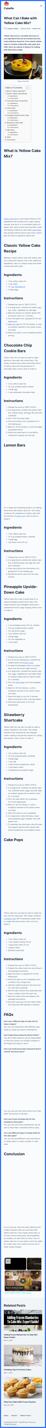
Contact (14, 1415)
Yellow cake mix (11, 219)
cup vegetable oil (18, 287)
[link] (8, 1274)
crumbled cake (10, 919)
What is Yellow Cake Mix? (15, 91)
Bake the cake (14, 324)
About (6, 1415)
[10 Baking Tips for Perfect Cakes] (23, 1355)
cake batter (20, 682)
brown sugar (28, 663)
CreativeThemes (10, 1424)
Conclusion (11, 140)
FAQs (9, 137)
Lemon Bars (11, 108)
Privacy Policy (25, 1415)
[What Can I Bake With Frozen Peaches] (23, 1388)
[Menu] (41, 6)
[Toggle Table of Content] (26, 88)
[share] (37, 1273)
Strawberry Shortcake (15, 123)
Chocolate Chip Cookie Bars (17, 101)
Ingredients (14, 96)
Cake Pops (10, 130)
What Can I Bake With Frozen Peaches (20, 1402)
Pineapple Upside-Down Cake (18, 115)
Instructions (14, 98)
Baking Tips (36, 28)
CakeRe (9, 8)
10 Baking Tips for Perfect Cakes (17, 1370)
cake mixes (36, 230)
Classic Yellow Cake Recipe (17, 93)
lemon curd (20, 516)
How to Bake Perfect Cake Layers (22, 1274)
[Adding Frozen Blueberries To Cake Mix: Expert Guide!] (23, 1320)
